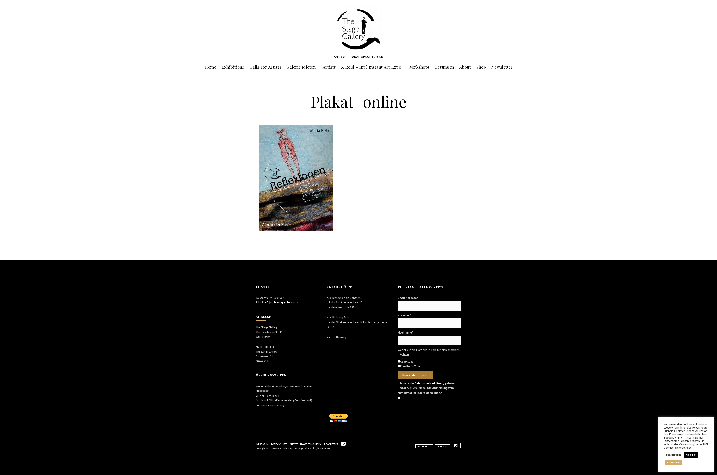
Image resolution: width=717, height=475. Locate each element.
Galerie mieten (301, 67)
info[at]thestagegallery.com (281, 302)
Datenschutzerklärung (429, 383)
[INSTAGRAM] (456, 445)
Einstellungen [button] (673, 455)
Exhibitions (232, 67)
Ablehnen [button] (691, 454)
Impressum (262, 444)
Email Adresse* (408, 298)
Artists (329, 67)
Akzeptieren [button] (673, 462)
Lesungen (444, 67)
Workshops (419, 67)
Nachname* (405, 332)
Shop (481, 67)
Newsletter (502, 67)
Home (210, 67)
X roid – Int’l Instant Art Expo (371, 67)
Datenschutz (279, 444)
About (465, 67)
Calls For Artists (265, 67)
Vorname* (404, 315)
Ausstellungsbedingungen (305, 444)
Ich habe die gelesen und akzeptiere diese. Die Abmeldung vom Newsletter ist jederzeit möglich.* (427, 388)
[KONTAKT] (343, 444)
